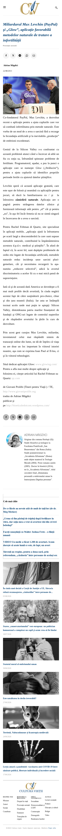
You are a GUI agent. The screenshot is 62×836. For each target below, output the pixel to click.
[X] (13, 56)
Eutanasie (20, 813)
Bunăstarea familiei (38, 819)
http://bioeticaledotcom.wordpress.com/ (28, 405)
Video (47, 815)
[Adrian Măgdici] (14, 457)
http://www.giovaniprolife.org (19, 391)
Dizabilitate (21, 809)
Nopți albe (52, 828)
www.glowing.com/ (46, 364)
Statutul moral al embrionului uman (20, 664)
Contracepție (35, 811)
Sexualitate (35, 801)
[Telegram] (20, 56)
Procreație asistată (10, 45)
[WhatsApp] (27, 56)
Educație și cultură (51, 808)
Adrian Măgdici (10, 65)
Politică (47, 804)
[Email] (34, 56)
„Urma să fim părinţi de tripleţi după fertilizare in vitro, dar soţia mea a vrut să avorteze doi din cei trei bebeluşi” (30, 522)
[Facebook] (6, 56)
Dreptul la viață (22, 801)
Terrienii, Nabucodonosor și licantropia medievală (25, 732)
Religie (47, 811)
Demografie (35, 815)
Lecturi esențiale (50, 800)
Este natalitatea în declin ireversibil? (19, 698)
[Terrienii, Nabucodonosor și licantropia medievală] (31, 717)
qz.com (16, 378)
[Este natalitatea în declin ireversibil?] (31, 683)
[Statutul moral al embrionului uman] (31, 649)
